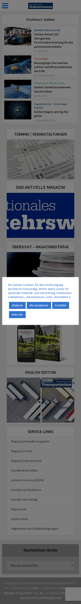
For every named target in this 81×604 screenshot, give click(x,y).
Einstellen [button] (60, 305)
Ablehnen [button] (17, 305)
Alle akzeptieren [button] (38, 305)
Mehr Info (17, 315)
